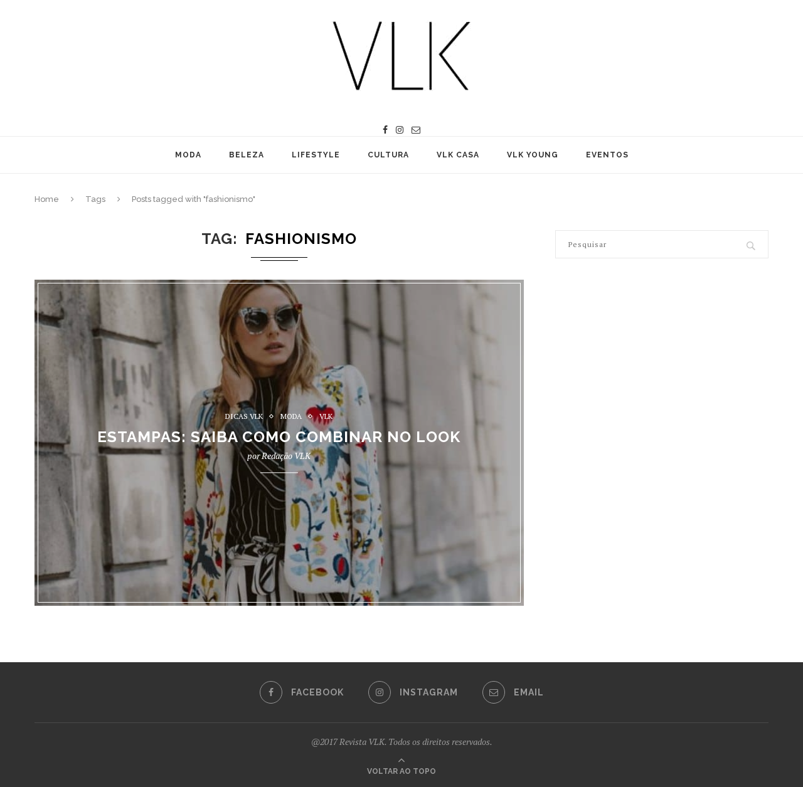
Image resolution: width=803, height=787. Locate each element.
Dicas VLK (244, 416)
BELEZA (246, 155)
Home (47, 199)
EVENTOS (607, 155)
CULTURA (388, 155)
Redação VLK (286, 456)
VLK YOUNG (532, 155)
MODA (188, 155)
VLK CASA (458, 155)
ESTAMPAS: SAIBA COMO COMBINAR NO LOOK (278, 437)
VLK (325, 416)
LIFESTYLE (316, 155)
